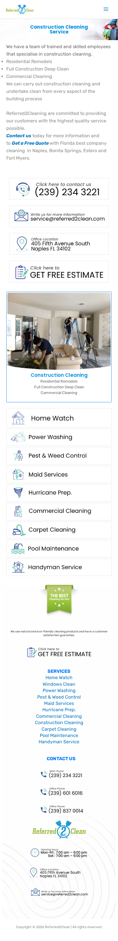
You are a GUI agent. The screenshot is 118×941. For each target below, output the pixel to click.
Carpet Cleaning (59, 729)
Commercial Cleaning (59, 716)
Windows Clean (59, 684)
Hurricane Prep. (59, 709)
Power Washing (59, 690)
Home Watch (59, 677)
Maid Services (59, 703)
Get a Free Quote (30, 143)
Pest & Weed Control (59, 697)
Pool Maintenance (59, 735)
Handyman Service (59, 741)
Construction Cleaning (59, 722)
